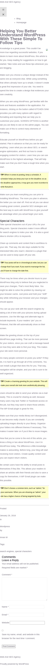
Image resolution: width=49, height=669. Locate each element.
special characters (23, 551)
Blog (18, 18)
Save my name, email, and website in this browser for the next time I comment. (21, 636)
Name (5, 607)
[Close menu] (3, 14)
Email (5, 615)
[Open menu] (3, 9)
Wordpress (5, 526)
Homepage (21, 22)
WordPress (24, 664)
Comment (7, 575)
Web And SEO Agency (10, 2)
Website (5, 622)
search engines (7, 551)
